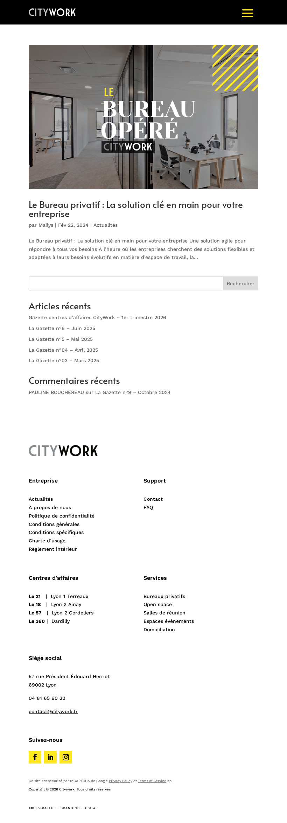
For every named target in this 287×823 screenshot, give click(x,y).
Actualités (105, 225)
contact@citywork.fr (53, 711)
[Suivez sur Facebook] (35, 757)
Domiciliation (159, 629)
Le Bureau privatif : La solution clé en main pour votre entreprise (136, 208)
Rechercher (240, 283)
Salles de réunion (165, 613)
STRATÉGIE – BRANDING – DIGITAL (68, 808)
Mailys (45, 225)
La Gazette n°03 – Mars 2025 (64, 360)
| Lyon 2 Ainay (55, 604)
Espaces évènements (169, 621)
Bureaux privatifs (164, 596)
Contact (153, 499)
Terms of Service (152, 781)
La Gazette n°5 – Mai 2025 (61, 339)
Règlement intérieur (53, 549)
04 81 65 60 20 (47, 698)
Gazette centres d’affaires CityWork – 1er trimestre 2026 (97, 317)
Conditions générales (54, 524)
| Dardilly (49, 621)
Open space (158, 604)
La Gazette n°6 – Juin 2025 (62, 328)
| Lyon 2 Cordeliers (61, 613)
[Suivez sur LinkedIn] (50, 757)
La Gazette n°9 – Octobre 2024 (133, 392)
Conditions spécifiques (56, 532)
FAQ (148, 507)
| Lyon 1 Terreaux (59, 596)
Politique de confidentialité (61, 516)
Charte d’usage (47, 540)
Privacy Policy (120, 781)
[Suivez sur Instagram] (65, 757)
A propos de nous (50, 507)
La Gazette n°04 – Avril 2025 (63, 350)
